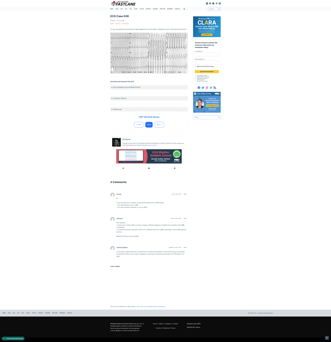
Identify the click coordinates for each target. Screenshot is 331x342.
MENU (111, 8)
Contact (177, 8)
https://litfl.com (134, 330)
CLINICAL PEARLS (120, 98)
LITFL (140, 324)
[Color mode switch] (184, 9)
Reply (185, 194)
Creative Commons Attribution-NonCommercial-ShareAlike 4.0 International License (126, 328)
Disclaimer (166, 328)
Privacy (173, 328)
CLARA (135, 8)
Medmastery (269, 313)
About (155, 324)
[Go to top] (327, 338)
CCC (126, 8)
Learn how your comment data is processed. (150, 306)
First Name (199, 51)
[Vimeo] (216, 3)
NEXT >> (159, 124)
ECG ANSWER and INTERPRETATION (126, 87)
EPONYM (148, 8)
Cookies (158, 328)
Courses (155, 8)
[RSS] (220, 3)
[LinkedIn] (175, 168)
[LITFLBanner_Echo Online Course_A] (207, 102)
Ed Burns (126, 139)
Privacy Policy (209, 66)
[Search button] (219, 9)
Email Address (200, 59)
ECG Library (152, 145)
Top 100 (142, 8)
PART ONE (162, 8)
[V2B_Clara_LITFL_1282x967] (207, 26)
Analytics (168, 324)
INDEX (149, 124)
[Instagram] (213, 3)
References (117, 109)
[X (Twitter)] (207, 3)
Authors (161, 324)
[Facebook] (210, 3)
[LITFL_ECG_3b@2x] (149, 156)
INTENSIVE (170, 8)
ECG (122, 8)
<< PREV (138, 124)
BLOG (117, 8)
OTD (130, 8)
